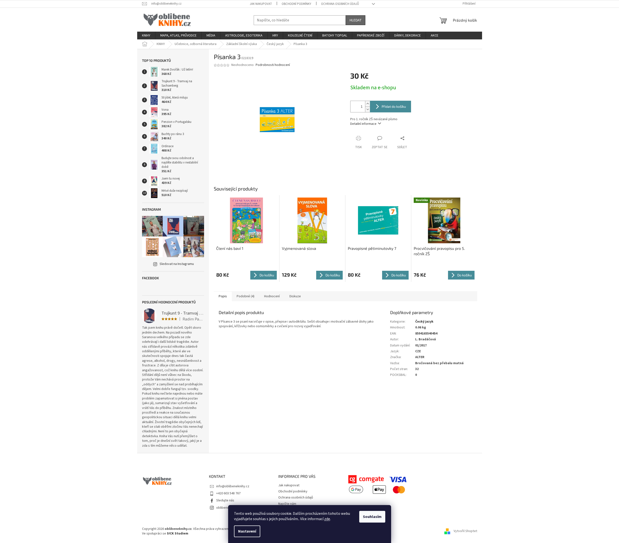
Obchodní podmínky (296, 4)
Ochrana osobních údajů (340, 4)
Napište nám (287, 503)
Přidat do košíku (394, 106)
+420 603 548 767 (228, 493)
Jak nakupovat (261, 4)
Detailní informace (363, 123)
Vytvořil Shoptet (465, 531)
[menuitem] (146, 35)
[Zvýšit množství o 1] (367, 104)
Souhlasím (372, 516)
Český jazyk (424, 321)
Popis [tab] (223, 296)
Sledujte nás (225, 500)
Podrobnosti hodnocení (273, 65)
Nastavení (247, 531)
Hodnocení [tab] (272, 296)
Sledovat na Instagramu (177, 264)
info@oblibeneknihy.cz (232, 486)
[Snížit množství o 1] (367, 109)
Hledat (355, 20)
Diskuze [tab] (295, 296)
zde (327, 519)
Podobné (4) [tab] (245, 296)
